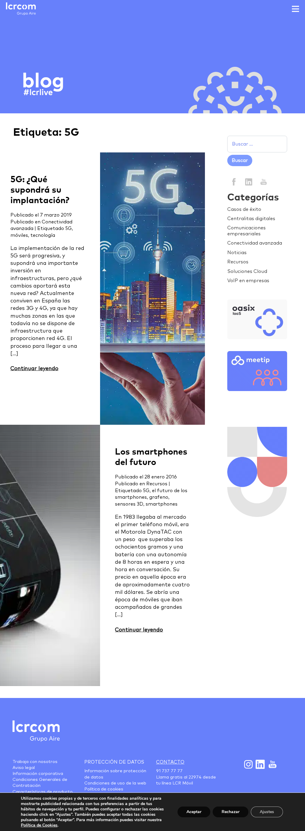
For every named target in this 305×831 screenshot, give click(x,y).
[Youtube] (272, 764)
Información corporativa (38, 774)
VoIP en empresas (248, 280)
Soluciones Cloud (247, 271)
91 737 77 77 (169, 771)
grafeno (158, 497)
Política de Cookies (39, 825)
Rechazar (230, 812)
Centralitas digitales (251, 218)
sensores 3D (129, 504)
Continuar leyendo (34, 368)
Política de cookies (103, 789)
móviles (19, 235)
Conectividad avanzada (254, 243)
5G (68, 228)
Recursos (156, 483)
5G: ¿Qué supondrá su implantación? (39, 190)
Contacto (170, 762)
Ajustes (267, 812)
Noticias (237, 252)
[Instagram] (248, 764)
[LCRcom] (21, 8)
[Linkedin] (248, 181)
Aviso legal (24, 768)
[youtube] (263, 181)
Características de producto (43, 792)
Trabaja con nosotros (35, 762)
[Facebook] (234, 181)
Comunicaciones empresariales (246, 230)
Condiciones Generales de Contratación (40, 783)
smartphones (162, 504)
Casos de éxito (244, 209)
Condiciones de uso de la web (115, 783)
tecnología (42, 235)
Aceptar (193, 812)
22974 (195, 777)
